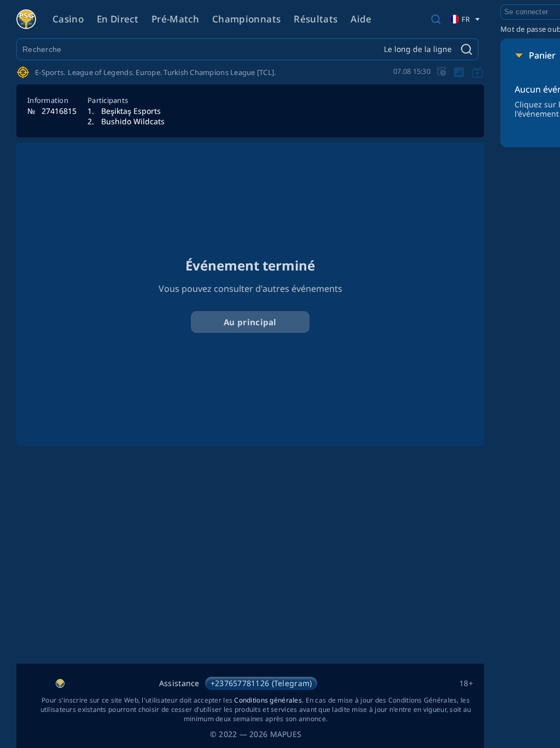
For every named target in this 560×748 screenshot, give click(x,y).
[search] (435, 19)
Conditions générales (268, 700)
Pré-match (175, 19)
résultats (315, 19)
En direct (117, 19)
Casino (68, 19)
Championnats (246, 19)
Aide (361, 19)
